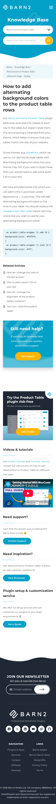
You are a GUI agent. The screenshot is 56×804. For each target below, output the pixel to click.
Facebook (9, 729)
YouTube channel (40, 461)
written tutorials (16, 461)
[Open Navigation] (51, 8)
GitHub (49, 729)
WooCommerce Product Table (26, 118)
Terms (39, 770)
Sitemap (16, 770)
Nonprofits (40, 760)
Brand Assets (40, 749)
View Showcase (16, 578)
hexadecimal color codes (18, 211)
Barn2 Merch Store (39, 754)
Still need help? (26, 328)
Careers (16, 760)
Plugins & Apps (15, 749)
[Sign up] (41, 689)
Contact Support (17, 541)
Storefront (32, 152)
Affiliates (16, 765)
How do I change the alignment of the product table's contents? (21, 297)
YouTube (33, 729)
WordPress (41, 729)
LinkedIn (25, 729)
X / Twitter (17, 729)
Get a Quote (14, 624)
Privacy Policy (39, 765)
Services (15, 754)
